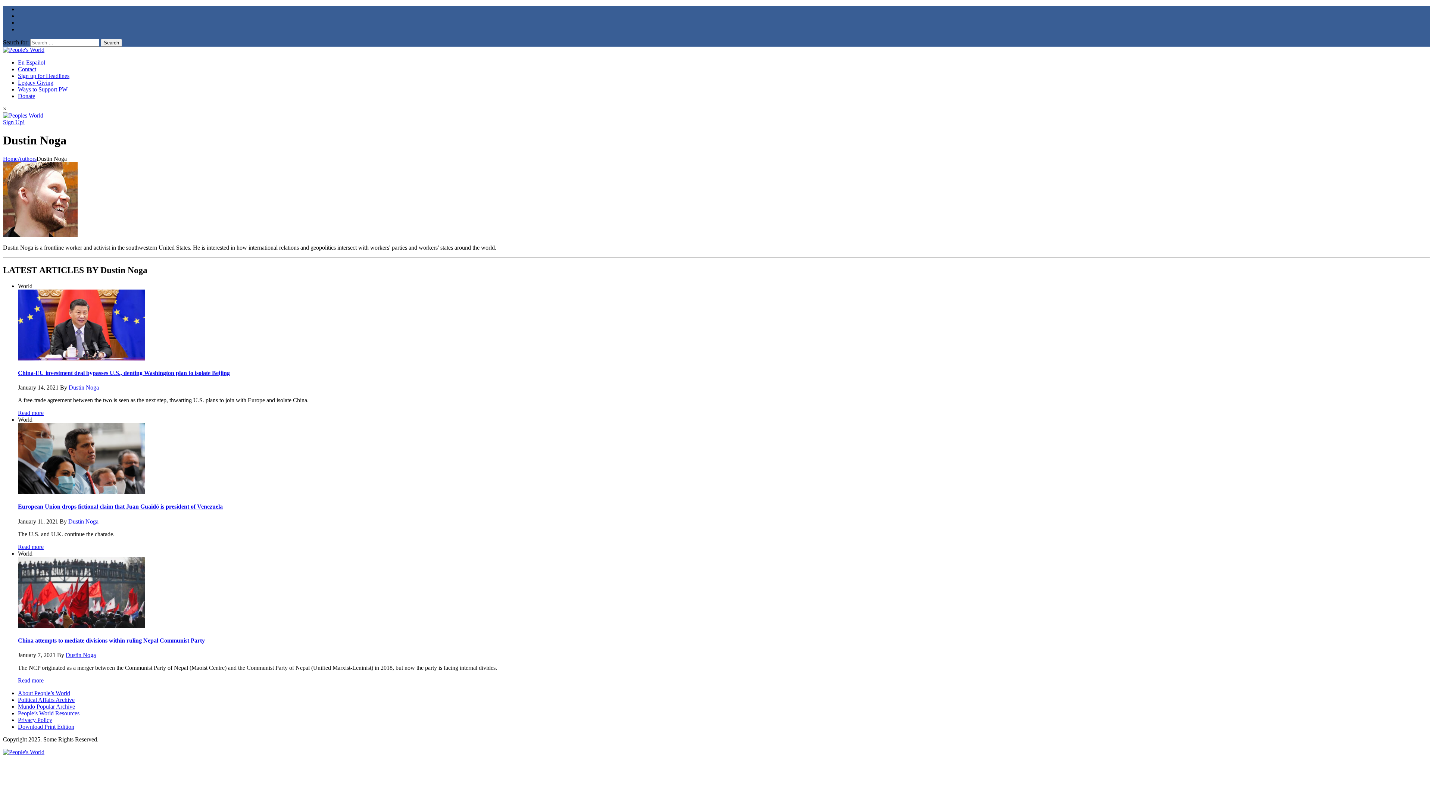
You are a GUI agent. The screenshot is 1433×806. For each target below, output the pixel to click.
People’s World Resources (48, 713)
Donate (26, 96)
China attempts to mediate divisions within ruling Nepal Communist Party (111, 640)
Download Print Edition (46, 727)
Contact (27, 69)
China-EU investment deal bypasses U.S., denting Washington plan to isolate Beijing (124, 373)
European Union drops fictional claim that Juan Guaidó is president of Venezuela (120, 506)
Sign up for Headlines (43, 76)
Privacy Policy (35, 720)
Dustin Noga (84, 387)
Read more (31, 413)
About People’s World (44, 693)
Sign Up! (14, 122)
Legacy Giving (35, 82)
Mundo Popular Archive (46, 706)
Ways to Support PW (43, 89)
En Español (31, 62)
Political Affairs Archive (46, 700)
